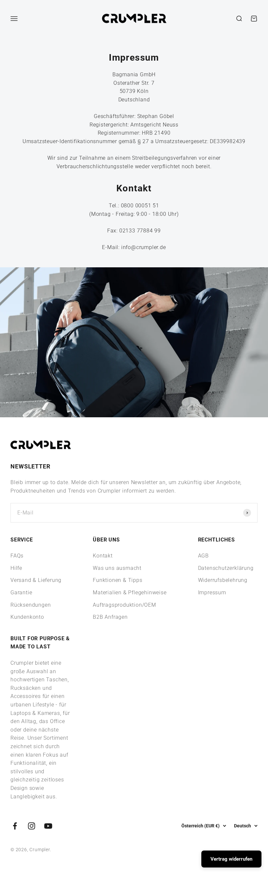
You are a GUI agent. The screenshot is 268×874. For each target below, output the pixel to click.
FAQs (17, 556)
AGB (203, 556)
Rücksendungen (30, 605)
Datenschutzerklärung (226, 568)
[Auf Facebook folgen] (14, 826)
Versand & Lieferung (35, 580)
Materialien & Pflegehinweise (129, 592)
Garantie (21, 592)
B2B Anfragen (110, 617)
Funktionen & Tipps (117, 580)
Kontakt (103, 556)
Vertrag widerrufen (231, 859)
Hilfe (16, 568)
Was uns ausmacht (117, 568)
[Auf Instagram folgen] (31, 826)
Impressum (212, 592)
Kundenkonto (27, 617)
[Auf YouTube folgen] (48, 826)
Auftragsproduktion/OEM (124, 605)
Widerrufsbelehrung (222, 580)
